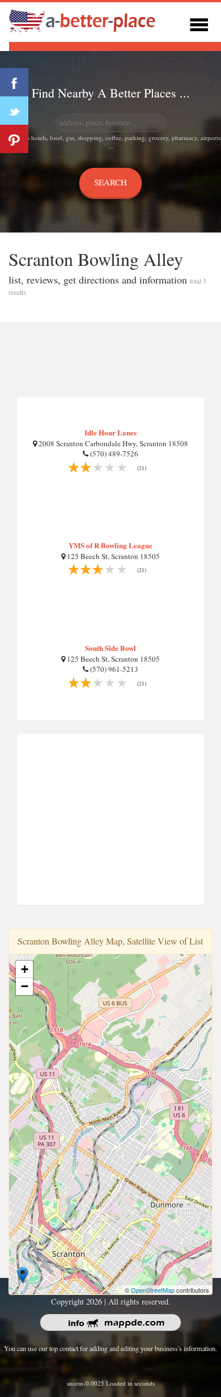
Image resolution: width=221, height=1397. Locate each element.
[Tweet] (14, 110)
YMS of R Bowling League (110, 545)
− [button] (24, 986)
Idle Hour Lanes (110, 432)
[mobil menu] (199, 23)
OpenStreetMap (153, 1289)
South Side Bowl (110, 647)
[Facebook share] (14, 82)
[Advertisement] (110, 360)
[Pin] (14, 139)
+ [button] (24, 969)
